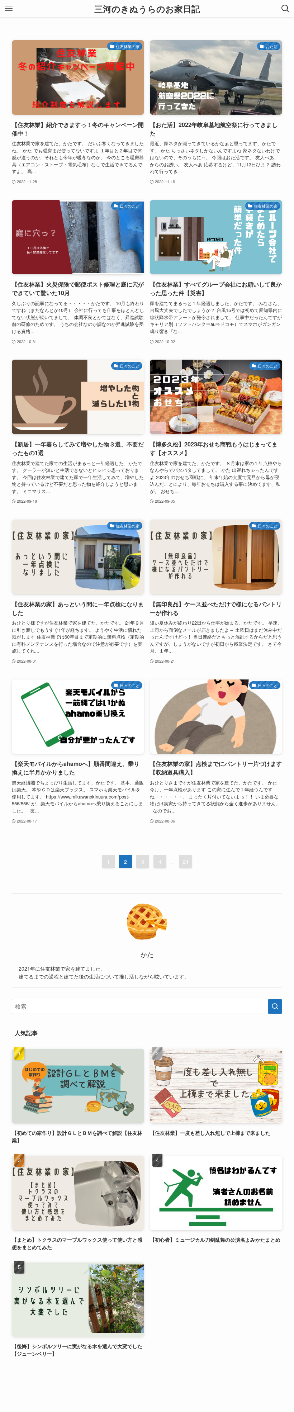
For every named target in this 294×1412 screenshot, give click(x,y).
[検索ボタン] (285, 8)
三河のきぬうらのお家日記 (147, 8)
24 (186, 861)
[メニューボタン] (8, 8)
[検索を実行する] (275, 1006)
